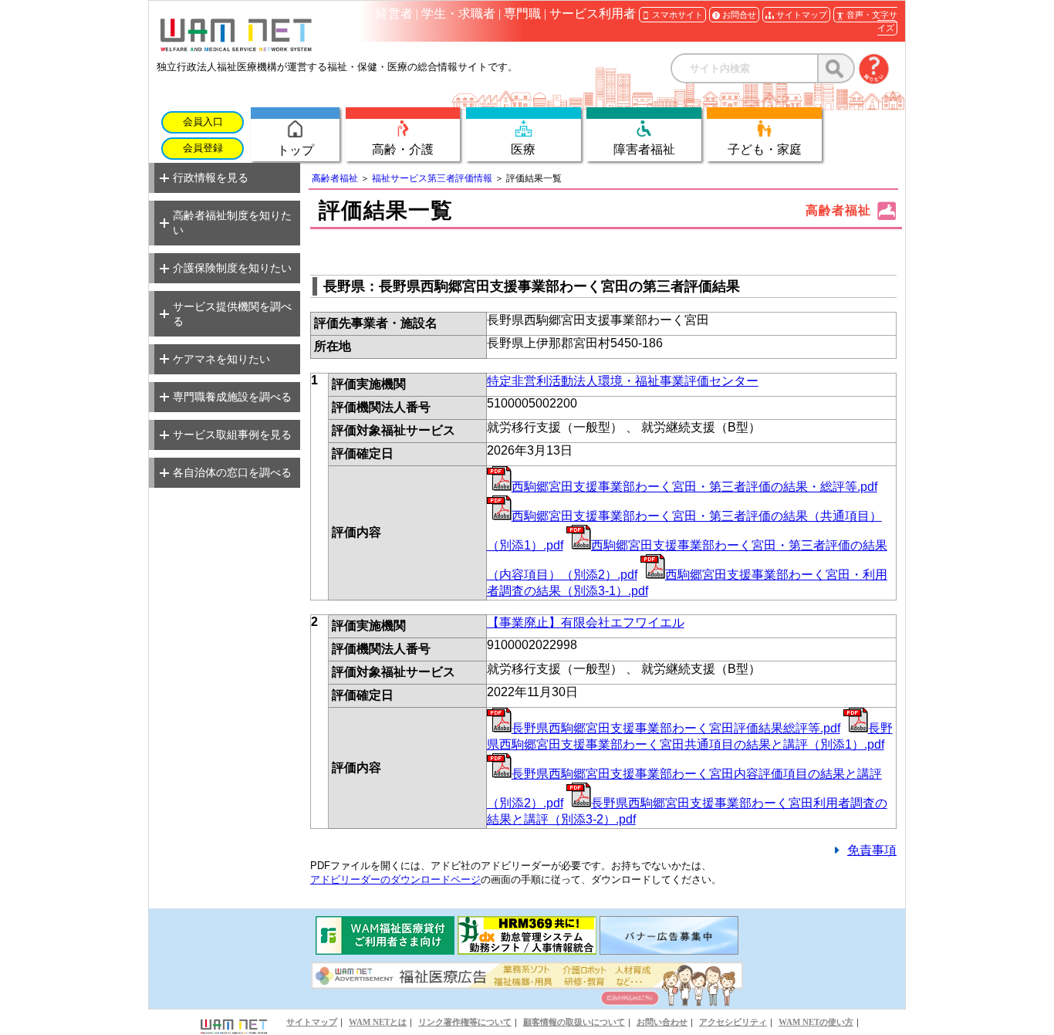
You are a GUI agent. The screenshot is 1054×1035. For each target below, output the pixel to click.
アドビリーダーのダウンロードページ (395, 879)
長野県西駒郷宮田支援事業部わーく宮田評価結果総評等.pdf (676, 728)
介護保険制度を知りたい (232, 268)
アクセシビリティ (733, 1022)
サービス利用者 (592, 13)
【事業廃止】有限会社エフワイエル (585, 622)
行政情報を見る (210, 177)
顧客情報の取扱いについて (574, 1022)
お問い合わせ (662, 1022)
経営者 (394, 13)
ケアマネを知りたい (221, 359)
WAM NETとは (378, 1022)
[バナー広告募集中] (669, 950)
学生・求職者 (458, 13)
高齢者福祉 (335, 178)
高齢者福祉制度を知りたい (232, 222)
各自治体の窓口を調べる (232, 472)
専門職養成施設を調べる (232, 397)
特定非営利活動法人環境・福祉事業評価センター (622, 380)
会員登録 (203, 148)
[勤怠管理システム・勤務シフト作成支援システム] (527, 950)
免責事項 (872, 850)
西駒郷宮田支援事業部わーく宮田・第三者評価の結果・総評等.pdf (694, 486)
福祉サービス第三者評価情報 (432, 178)
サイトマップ (311, 1022)
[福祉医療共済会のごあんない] (385, 950)
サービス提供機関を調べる (232, 313)
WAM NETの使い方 (816, 1022)
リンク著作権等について (465, 1022)
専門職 (522, 13)
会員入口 (203, 122)
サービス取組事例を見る (232, 434)
